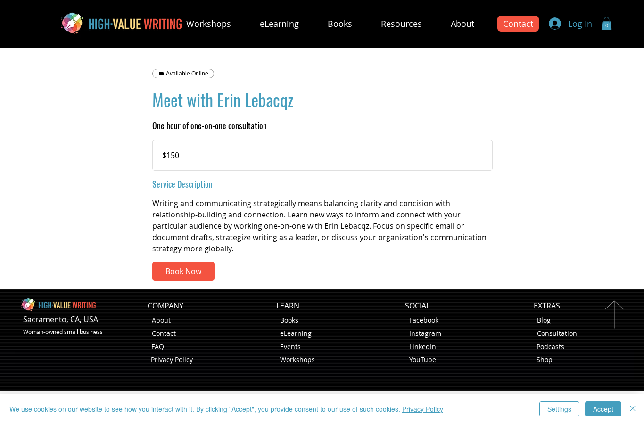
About (161, 320)
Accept (603, 409)
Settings (559, 409)
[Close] (632, 408)
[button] (606, 23)
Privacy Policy (172, 359)
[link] (183, 271)
